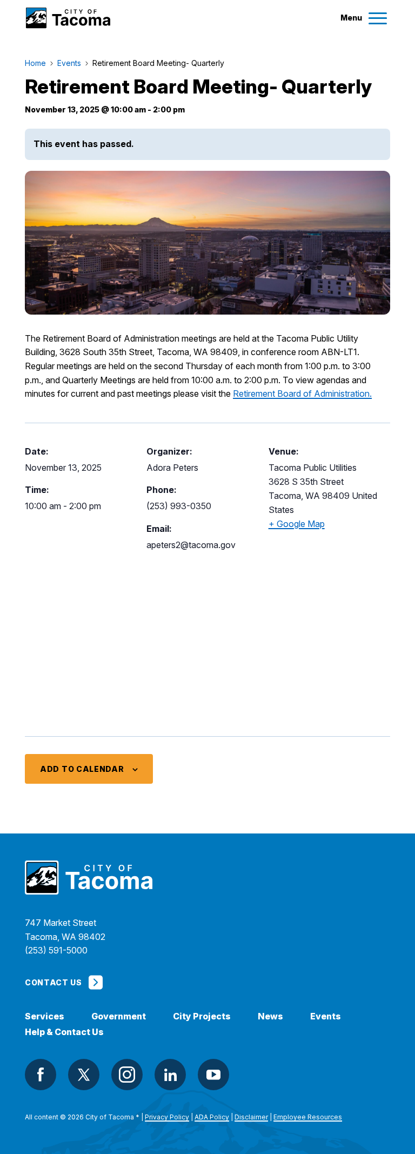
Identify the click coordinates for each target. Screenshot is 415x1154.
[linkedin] (170, 1074)
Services (44, 1016)
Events (325, 1016)
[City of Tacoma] (67, 17)
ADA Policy (212, 1117)
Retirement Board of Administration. (302, 393)
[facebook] (40, 1074)
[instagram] (127, 1074)
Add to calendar (82, 769)
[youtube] (213, 1074)
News (270, 1016)
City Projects (202, 1016)
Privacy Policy (167, 1117)
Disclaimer (251, 1117)
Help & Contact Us (64, 1032)
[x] (83, 1074)
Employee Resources (307, 1117)
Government (118, 1016)
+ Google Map (297, 523)
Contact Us (53, 982)
